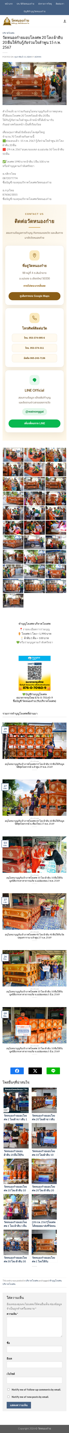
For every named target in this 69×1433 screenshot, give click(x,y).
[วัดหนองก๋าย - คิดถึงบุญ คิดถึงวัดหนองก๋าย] (16, 21)
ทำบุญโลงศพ (55, 1280)
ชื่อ (8, 1342)
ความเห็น (12, 1313)
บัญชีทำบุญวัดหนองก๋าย (35, 11)
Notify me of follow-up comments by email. (36, 1389)
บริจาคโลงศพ (8, 33)
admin (37, 57)
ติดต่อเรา (60, 3)
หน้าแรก (9, 3)
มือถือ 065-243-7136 (34, 358)
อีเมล (9, 1358)
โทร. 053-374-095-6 (34, 338)
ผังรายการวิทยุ (45, 3)
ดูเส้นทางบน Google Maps (34, 296)
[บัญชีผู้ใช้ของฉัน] (64, 21)
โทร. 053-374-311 (34, 348)
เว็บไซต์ (11, 1373)
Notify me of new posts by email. (30, 1396)
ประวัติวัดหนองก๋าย (25, 3)
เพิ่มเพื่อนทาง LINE (34, 423)
